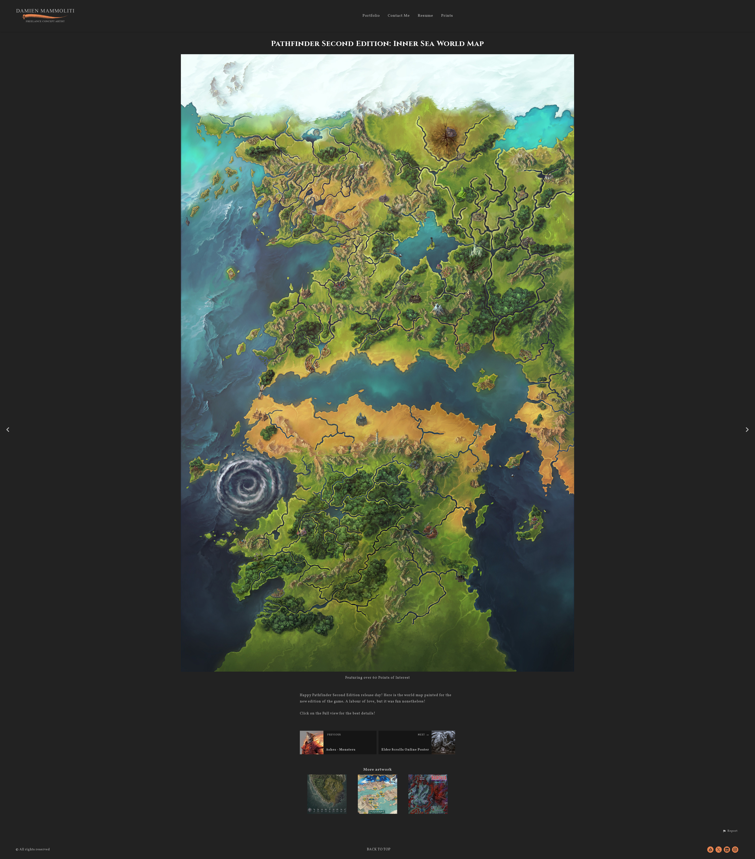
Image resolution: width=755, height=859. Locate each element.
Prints (447, 16)
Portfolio (371, 16)
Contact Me (399, 16)
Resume (425, 16)
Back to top (378, 849)
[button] (730, 831)
